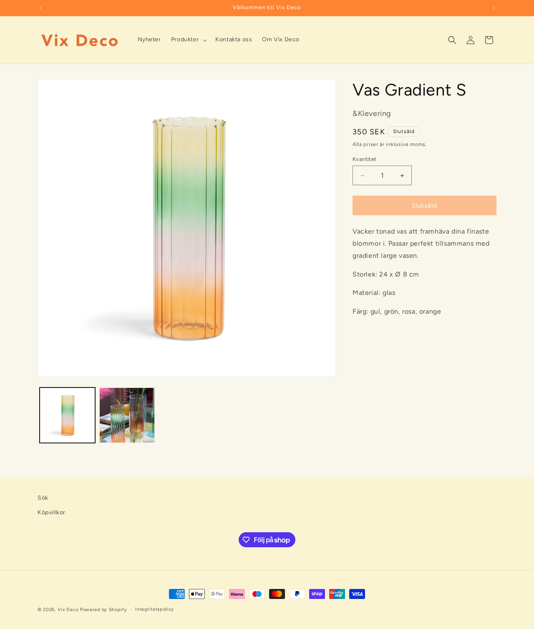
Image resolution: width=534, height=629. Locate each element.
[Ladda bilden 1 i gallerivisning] (67, 415)
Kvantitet (365, 159)
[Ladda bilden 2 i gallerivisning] (127, 415)
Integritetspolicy (154, 609)
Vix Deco (68, 609)
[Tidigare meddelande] (40, 8)
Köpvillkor (51, 512)
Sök (43, 497)
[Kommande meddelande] (493, 8)
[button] (188, 39)
